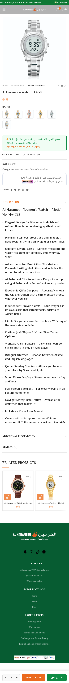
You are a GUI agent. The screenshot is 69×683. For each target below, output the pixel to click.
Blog (34, 607)
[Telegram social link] (27, 190)
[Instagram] (31, 553)
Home (5, 85)
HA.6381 (6, 107)
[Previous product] (58, 85)
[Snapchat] (25, 553)
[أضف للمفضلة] (27, 477)
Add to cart (33, 677)
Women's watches (36, 85)
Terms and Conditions (34, 633)
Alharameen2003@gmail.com (34, 570)
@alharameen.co (34, 576)
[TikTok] (38, 553)
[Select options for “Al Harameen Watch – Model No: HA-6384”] (40, 497)
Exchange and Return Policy (34, 638)
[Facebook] (44, 553)
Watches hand (18, 85)
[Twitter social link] (15, 190)
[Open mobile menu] (4, 9)
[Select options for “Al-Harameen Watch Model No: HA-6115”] (7, 497)
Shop (34, 602)
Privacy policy (34, 622)
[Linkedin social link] (23, 190)
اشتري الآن (57, 677)
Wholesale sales (34, 581)
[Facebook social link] (11, 190)
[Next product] (65, 85)
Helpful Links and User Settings (34, 644)
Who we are (34, 627)
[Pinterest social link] (19, 190)
